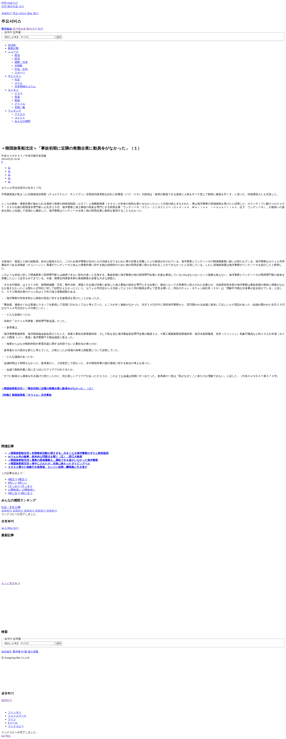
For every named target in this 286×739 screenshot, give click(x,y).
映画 (17, 100)
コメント (20, 117)
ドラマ (19, 93)
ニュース (13, 51)
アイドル (20, 103)
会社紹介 (6, 651)
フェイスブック (17, 715)
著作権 (17, 651)
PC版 (24, 651)
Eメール (13, 722)
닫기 (40, 28)
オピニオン (14, 76)
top (3, 735)
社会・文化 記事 (11, 507)
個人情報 (33, 651)
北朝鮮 (19, 65)
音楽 (17, 96)
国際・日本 (21, 62)
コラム (19, 83)
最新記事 (13, 48)
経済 (17, 58)
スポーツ (20, 72)
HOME (12, 45)
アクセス (20, 114)
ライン (12, 719)
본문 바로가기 (9, 2)
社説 (17, 79)
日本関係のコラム (25, 86)
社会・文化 (21, 69)
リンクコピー (16, 726)
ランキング (14, 110)
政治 (17, 55)
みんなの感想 (22, 121)
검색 (58, 37)
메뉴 (8, 735)
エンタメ (13, 89)
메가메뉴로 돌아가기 (25, 28)
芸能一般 (20, 107)
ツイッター (14, 712)
